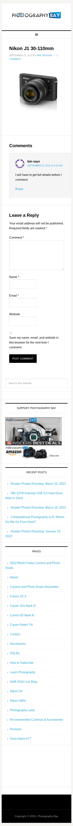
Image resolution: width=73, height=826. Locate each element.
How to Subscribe (22, 662)
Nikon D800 (18, 700)
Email (14, 295)
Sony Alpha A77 (20, 738)
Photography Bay (36, 15)
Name (14, 277)
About (14, 577)
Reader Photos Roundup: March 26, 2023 (38, 483)
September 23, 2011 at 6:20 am (44, 165)
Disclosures (18, 643)
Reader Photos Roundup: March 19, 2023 (38, 507)
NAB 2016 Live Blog (23, 681)
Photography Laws (22, 710)
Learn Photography (22, 672)
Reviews (16, 729)
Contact (15, 634)
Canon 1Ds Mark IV (23, 605)
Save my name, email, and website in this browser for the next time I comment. (34, 342)
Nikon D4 (16, 691)
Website (14, 314)
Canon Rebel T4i (21, 624)
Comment (16, 237)
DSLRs (15, 653)
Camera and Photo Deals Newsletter (34, 586)
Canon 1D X (18, 596)
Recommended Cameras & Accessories (36, 719)
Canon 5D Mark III (22, 615)
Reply (19, 189)
